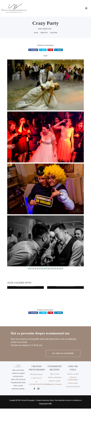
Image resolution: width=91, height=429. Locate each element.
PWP (50, 403)
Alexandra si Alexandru (54, 384)
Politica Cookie (73, 383)
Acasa (36, 32)
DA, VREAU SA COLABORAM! (63, 353)
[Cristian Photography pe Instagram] (38, 388)
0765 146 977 (37, 378)
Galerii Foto (44, 32)
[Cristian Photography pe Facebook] (34, 388)
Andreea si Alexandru (54, 377)
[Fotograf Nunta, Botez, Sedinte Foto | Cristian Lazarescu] (14, 8)
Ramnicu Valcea (37, 374)
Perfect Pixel (43, 403)
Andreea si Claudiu (54, 381)
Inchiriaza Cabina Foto (73, 386)
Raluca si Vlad (54, 374)
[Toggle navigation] (86, 8)
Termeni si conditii (73, 374)
